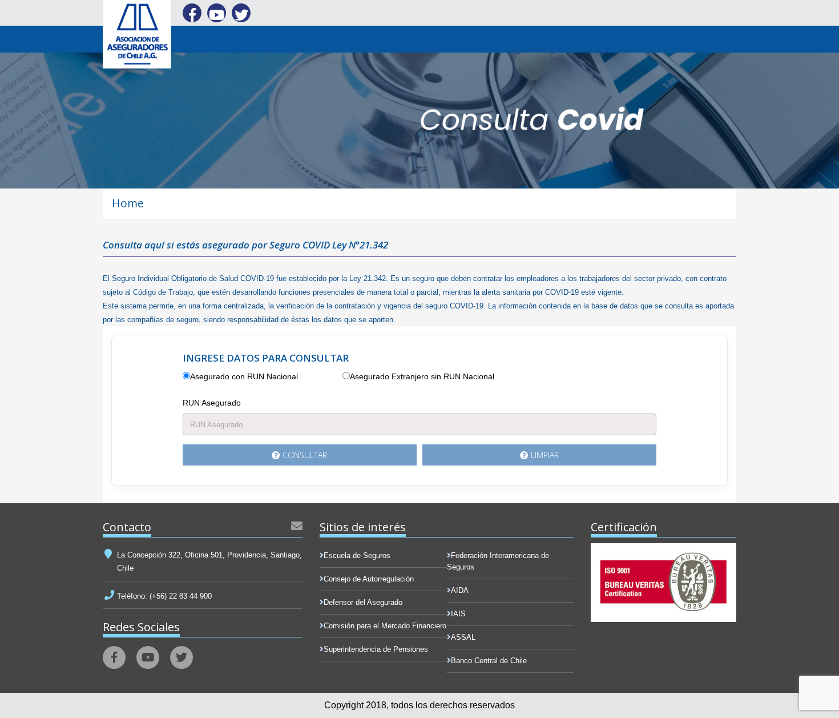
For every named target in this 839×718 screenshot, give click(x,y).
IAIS (458, 613)
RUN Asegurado (212, 402)
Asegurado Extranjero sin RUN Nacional (422, 376)
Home (128, 203)
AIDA (460, 590)
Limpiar (545, 455)
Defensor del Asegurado (363, 602)
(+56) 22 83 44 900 (179, 596)
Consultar (305, 455)
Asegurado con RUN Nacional (244, 376)
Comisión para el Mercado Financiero (385, 625)
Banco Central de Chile (489, 660)
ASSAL (463, 637)
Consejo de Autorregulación (369, 579)
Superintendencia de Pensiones (376, 649)
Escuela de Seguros (357, 555)
